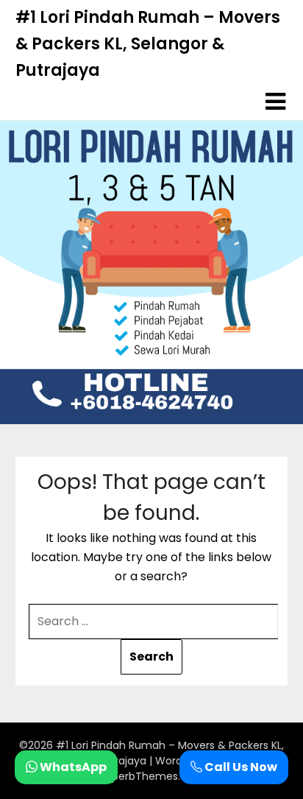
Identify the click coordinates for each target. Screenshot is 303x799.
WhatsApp (72, 766)
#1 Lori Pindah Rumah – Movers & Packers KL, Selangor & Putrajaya (147, 44)
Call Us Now (239, 766)
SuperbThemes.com (151, 776)
